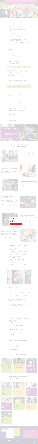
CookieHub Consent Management (20, 225)
